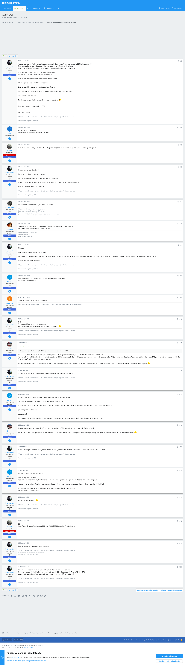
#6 (181, 223)
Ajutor (169, 640)
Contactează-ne (129, 640)
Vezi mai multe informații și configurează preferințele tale (26, 661)
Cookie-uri (8, 640)
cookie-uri (15, 657)
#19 (180, 543)
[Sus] (178, 639)
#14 (180, 425)
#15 (180, 447)
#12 (180, 370)
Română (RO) (18, 640)
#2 (181, 127)
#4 (181, 167)
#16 (180, 470)
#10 (180, 319)
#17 (181, 497)
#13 (180, 394)
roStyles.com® (29, 647)
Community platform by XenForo (22, 645)
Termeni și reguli (141, 640)
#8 (181, 276)
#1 (181, 61)
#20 (180, 567)
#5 (181, 202)
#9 (181, 297)
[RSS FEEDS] (58, 8)
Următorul (12, 56)
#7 (181, 245)
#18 (180, 521)
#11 (181, 343)
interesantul (8, 18)
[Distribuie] (178, 61)
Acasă (175, 640)
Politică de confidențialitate (157, 640)
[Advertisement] (66, 39)
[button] (53, 8)
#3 (181, 145)
